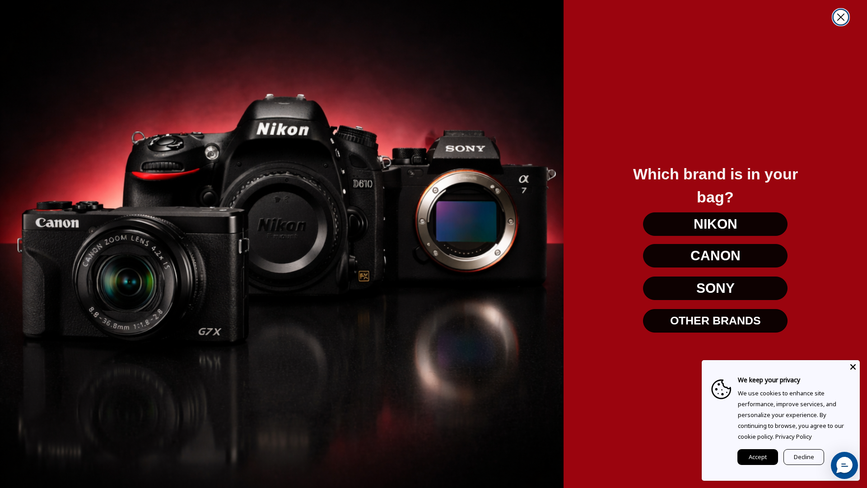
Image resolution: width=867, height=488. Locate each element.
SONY (715, 288)
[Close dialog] (841, 17)
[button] (844, 465)
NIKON (715, 223)
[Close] (853, 366)
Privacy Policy (793, 436)
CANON (715, 255)
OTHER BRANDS (715, 320)
